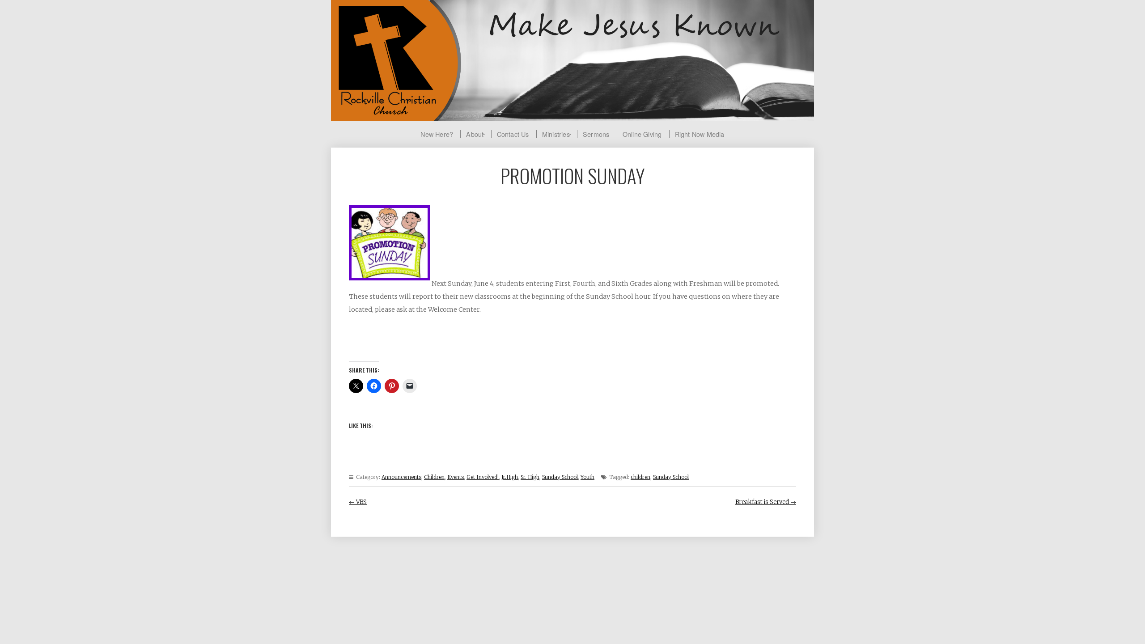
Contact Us (513, 134)
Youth (587, 477)
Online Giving (642, 134)
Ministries (556, 134)
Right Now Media (700, 134)
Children (434, 477)
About (474, 134)
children (640, 477)
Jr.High (509, 477)
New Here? (436, 134)
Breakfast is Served (765, 502)
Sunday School (560, 477)
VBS (358, 502)
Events (455, 477)
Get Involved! (482, 477)
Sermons (596, 134)
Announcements (401, 477)
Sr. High (530, 477)
